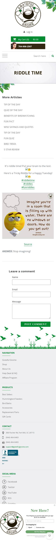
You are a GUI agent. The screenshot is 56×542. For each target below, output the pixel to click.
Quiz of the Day (13, 110)
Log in (30, 31)
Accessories (7, 407)
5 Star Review (11, 149)
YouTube (12, 492)
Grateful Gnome (9, 360)
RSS (9, 498)
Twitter (11, 487)
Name (15, 277)
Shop (4, 364)
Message (16, 301)
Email (15, 289)
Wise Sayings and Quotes (18, 127)
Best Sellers (7, 394)
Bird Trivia (10, 143)
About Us (6, 369)
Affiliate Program (9, 377)
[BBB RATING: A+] (10, 451)
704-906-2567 (25, 46)
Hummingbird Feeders (12, 399)
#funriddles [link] (28, 187)
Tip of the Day (12, 104)
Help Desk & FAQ (9, 373)
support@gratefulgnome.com (17, 447)
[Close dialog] (54, 505)
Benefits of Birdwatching (19, 115)
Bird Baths (6, 403)
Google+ (12, 503)
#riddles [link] (28, 183)
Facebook (12, 481)
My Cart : (27, 39)
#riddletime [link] (28, 180)
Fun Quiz (9, 138)
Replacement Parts (10, 412)
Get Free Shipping (39, 531)
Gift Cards (6, 416)
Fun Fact (9, 121)
